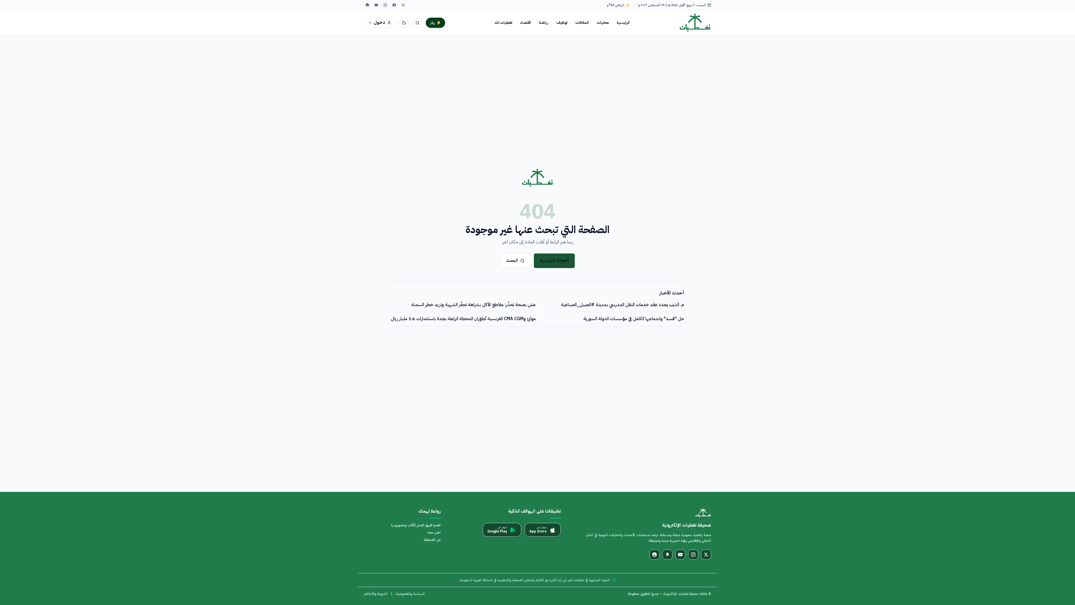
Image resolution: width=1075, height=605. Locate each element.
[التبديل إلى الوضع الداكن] (404, 23)
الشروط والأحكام (375, 594)
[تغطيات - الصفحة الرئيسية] (695, 23)
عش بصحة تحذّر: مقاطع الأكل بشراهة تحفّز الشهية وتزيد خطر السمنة (473, 304)
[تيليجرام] (367, 5)
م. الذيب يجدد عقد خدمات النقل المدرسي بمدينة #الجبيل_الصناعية (622, 304)
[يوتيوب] (376, 5)
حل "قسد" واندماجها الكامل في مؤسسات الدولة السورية (633, 318)
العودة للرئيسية (554, 260)
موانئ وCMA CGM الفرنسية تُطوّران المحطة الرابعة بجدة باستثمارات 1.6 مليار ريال (463, 318)
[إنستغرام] (385, 5)
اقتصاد (525, 22)
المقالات (582, 22)
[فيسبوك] (394, 5)
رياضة (543, 22)
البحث (512, 260)
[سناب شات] (667, 555)
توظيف (561, 22)
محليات (603, 22)
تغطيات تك (503, 22)
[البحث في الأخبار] (417, 23)
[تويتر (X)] (403, 5)
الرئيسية (623, 22)
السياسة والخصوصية (410, 594)
